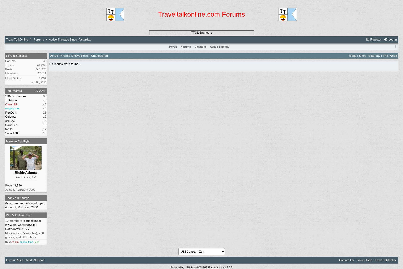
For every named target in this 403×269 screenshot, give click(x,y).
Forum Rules (14, 260)
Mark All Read (35, 260)
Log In (392, 39)
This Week (390, 55)
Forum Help (364, 260)
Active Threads (219, 46)
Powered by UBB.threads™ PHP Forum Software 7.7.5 (201, 267)
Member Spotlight (18, 141)
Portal (173, 46)
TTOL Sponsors (201, 32)
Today (352, 55)
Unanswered (99, 55)
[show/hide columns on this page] (395, 46)
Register (375, 39)
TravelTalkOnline (17, 39)
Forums (39, 39)
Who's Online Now (18, 215)
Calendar (200, 46)
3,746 (18, 185)
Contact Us (346, 260)
